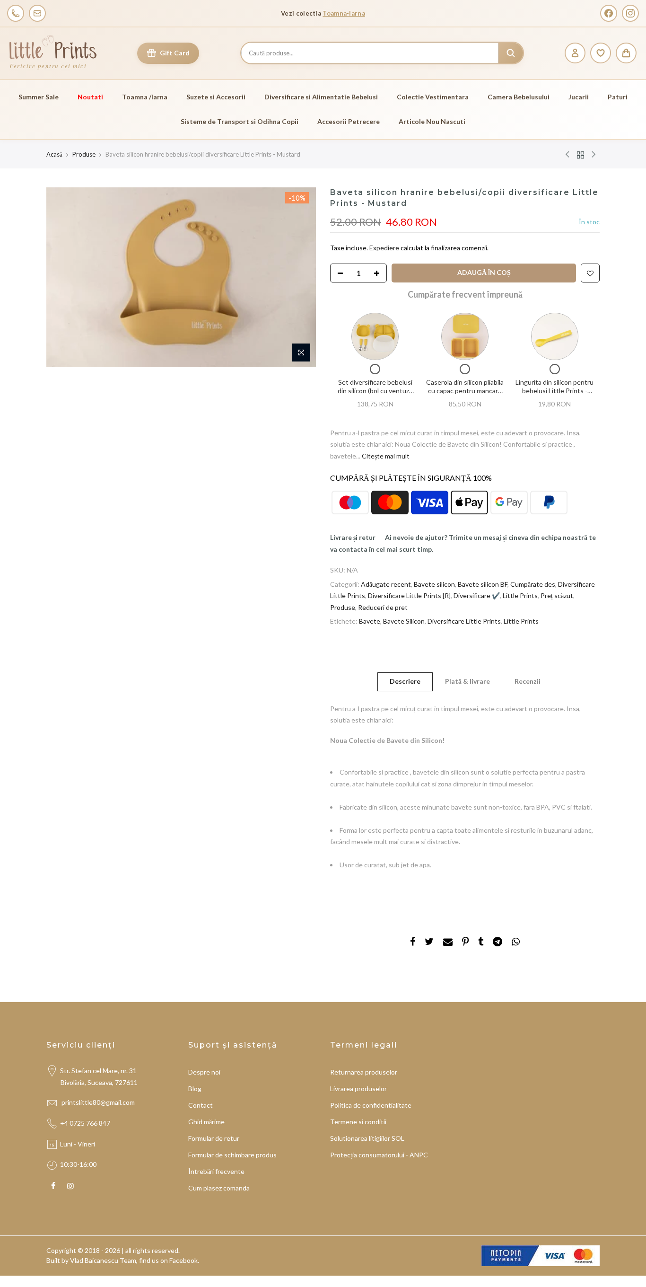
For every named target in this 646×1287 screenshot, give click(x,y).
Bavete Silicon (404, 621)
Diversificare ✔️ (477, 595)
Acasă (54, 154)
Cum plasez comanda (219, 1188)
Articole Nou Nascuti (432, 121)
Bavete (369, 621)
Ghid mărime (206, 1122)
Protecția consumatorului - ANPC (379, 1155)
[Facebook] (608, 13)
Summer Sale (38, 97)
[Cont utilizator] (575, 53)
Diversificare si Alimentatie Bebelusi (321, 97)
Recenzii (528, 681)
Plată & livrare (467, 681)
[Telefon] (15, 13)
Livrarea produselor (358, 1088)
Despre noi (204, 1072)
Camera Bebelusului (519, 97)
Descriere (405, 681)
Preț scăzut (557, 595)
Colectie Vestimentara (433, 97)
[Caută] (510, 53)
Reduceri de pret (383, 607)
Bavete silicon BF (482, 584)
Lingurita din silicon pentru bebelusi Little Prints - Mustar (554, 390)
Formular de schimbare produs (232, 1155)
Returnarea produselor (363, 1072)
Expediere (385, 248)
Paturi (618, 97)
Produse (84, 154)
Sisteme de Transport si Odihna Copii (239, 121)
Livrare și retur (352, 537)
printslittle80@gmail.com (98, 1102)
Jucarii (578, 97)
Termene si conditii (358, 1122)
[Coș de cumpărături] (626, 53)
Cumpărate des (532, 584)
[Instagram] (630, 13)
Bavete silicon (434, 584)
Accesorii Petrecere (348, 121)
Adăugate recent (386, 584)
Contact (200, 1105)
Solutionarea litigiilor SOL (367, 1138)
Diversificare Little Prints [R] (409, 595)
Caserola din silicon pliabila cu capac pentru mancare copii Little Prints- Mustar (465, 390)
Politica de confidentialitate (370, 1105)
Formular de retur (213, 1138)
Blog (194, 1088)
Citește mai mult (385, 455)
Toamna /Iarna (144, 97)
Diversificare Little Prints (464, 621)
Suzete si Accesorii (215, 97)
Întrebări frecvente (216, 1171)
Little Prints (520, 595)
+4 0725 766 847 (85, 1123)
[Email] (37, 13)
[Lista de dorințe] (600, 53)
